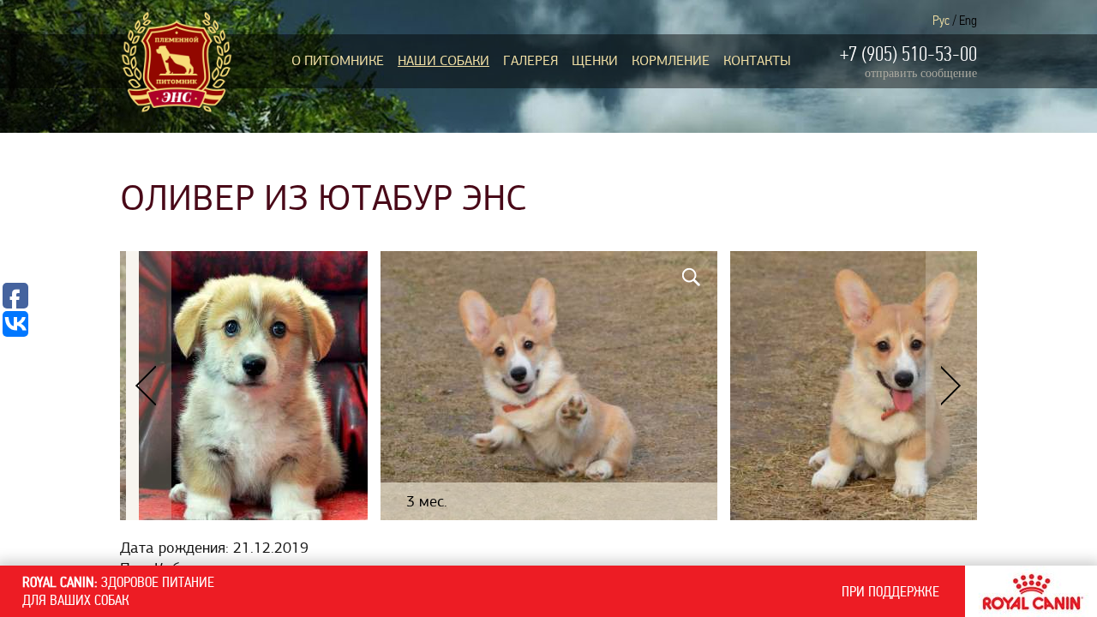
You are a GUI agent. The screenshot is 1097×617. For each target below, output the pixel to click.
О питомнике (337, 60)
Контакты (757, 60)
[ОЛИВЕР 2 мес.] (253, 385)
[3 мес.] (549, 385)
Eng (968, 20)
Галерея (530, 60)
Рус (941, 20)
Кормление (671, 60)
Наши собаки (443, 60)
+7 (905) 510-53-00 (908, 54)
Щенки (595, 60)
